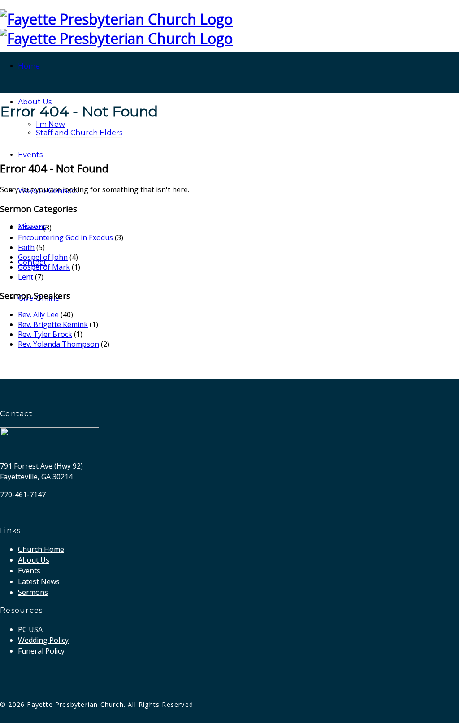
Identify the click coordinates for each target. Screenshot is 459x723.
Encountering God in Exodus (65, 237)
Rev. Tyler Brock (45, 334)
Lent (25, 277)
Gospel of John (43, 257)
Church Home (41, 549)
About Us (35, 102)
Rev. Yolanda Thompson (58, 344)
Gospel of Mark (44, 267)
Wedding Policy (43, 640)
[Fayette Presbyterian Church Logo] (116, 19)
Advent (29, 227)
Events (30, 155)
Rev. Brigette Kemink (53, 324)
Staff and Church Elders (79, 133)
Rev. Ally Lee (38, 314)
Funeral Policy (41, 651)
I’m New (50, 124)
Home (29, 66)
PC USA (30, 629)
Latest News (39, 581)
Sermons (33, 592)
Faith (26, 247)
